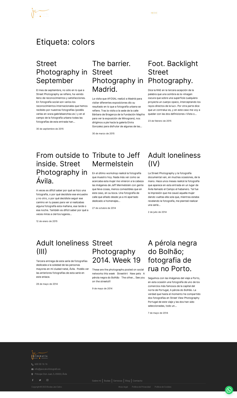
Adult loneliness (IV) (174, 159)
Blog (181, 13)
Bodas (167, 13)
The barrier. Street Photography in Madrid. (117, 76)
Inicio (154, 13)
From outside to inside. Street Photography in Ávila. (62, 168)
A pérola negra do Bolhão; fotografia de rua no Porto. (172, 256)
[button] (229, 390)
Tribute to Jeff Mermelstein (116, 159)
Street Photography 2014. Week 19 (116, 251)
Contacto (195, 13)
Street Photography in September (61, 72)
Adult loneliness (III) (62, 247)
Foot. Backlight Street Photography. (173, 72)
